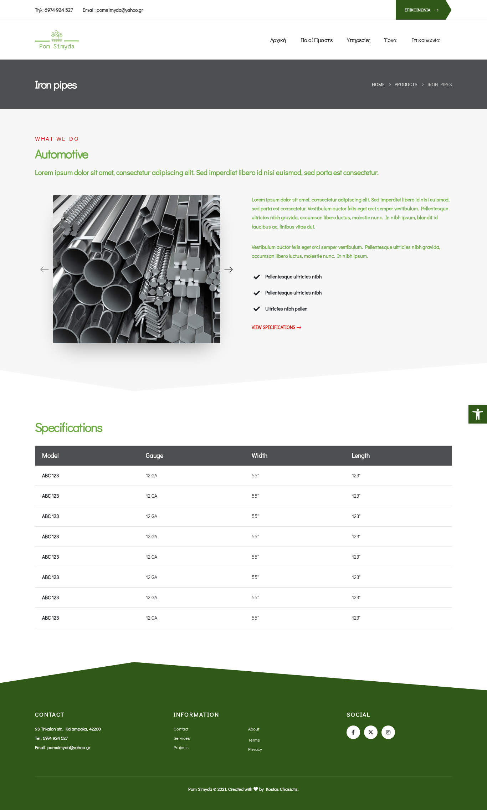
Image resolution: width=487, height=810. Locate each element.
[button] (477, 414)
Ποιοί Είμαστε (317, 39)
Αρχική (278, 39)
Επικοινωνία (425, 39)
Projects (181, 747)
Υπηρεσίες (358, 39)
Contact (181, 729)
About (253, 729)
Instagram (388, 732)
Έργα (391, 39)
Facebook (353, 732)
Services (182, 738)
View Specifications (274, 327)
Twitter (371, 732)
